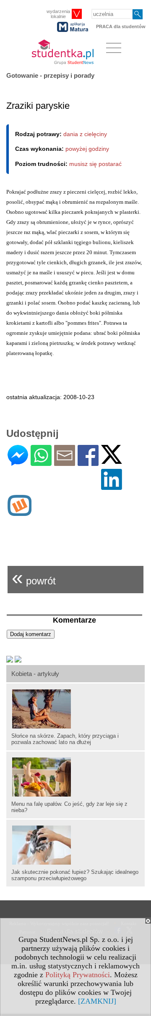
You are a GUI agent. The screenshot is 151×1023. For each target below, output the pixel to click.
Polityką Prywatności (77, 974)
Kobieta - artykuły (35, 673)
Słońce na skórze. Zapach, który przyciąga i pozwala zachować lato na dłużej (65, 739)
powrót (34, 577)
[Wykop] (19, 512)
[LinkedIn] (111, 486)
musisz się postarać (95, 163)
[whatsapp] (41, 462)
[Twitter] (111, 460)
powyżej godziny (87, 148)
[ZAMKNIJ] (97, 1001)
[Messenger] (18, 462)
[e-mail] (64, 462)
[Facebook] (88, 462)
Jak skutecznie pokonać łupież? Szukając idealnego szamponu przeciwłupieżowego (74, 875)
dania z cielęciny (85, 134)
